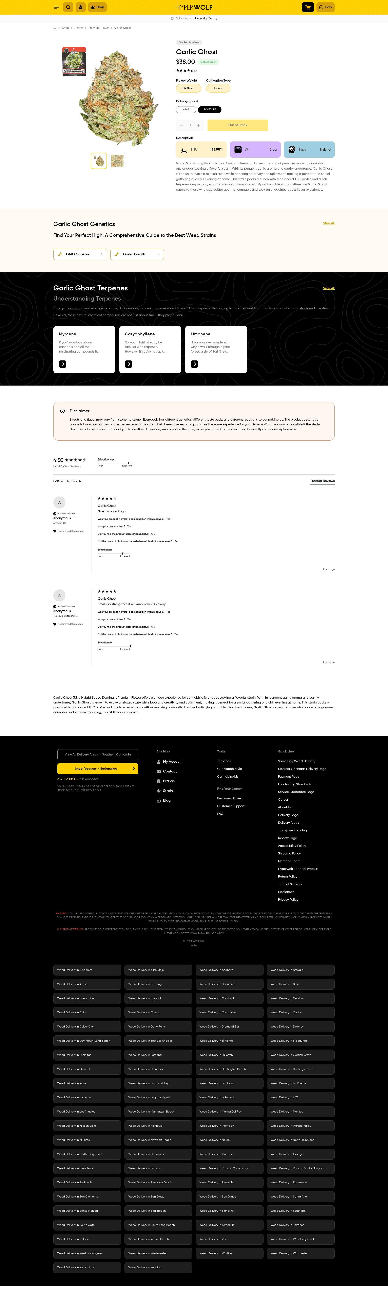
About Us (285, 807)
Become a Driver (229, 798)
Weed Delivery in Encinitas (74, 1055)
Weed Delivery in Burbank (145, 998)
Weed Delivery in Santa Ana (289, 1196)
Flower (79, 28)
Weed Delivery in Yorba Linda (76, 1267)
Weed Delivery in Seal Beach (147, 1210)
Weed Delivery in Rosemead (289, 1182)
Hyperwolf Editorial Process (298, 869)
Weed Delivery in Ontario (215, 1154)
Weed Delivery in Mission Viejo (76, 1125)
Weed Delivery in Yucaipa (144, 1267)
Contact (170, 771)
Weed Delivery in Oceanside (146, 1154)
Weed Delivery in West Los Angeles (79, 1253)
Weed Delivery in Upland (73, 1239)
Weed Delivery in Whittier (215, 1253)
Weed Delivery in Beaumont (217, 984)
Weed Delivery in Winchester (289, 1253)
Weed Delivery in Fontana (145, 1055)
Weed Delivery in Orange (287, 1154)
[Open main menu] (56, 7)
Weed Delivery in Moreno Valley (291, 1125)
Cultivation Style (229, 769)
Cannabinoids (227, 776)
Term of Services (290, 884)
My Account (173, 762)
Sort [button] (56, 481)
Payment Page (288, 776)
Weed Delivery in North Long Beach (80, 1154)
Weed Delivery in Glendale (74, 1069)
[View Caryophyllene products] (128, 364)
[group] (74, 460)
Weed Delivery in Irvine (71, 1083)
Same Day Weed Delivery (296, 761)
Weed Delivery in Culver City (75, 1026)
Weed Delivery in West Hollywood (292, 1239)
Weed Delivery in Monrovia (145, 1125)
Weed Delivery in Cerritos (287, 998)
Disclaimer (286, 892)
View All (329, 223)
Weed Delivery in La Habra (216, 1083)
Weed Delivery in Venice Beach (148, 1239)
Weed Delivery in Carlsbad (216, 998)
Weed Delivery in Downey (287, 1026)
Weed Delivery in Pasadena (75, 1168)
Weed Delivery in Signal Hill (217, 1210)
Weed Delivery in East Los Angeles (150, 1040)
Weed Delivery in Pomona (144, 1168)
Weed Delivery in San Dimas (217, 1196)
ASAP (186, 109)
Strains (168, 791)
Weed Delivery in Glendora (145, 1069)
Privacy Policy (288, 899)
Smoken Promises (189, 42)
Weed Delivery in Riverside (216, 1182)
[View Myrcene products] (62, 364)
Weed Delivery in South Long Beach (151, 1225)
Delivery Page (288, 815)
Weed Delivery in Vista (213, 1239)
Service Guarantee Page (296, 792)
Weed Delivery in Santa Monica (77, 1210)
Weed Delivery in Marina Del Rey (220, 1111)
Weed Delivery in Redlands (74, 1182)
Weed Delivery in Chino (72, 1012)
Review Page (287, 838)
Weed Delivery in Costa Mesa (218, 1012)
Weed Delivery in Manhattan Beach (151, 1111)
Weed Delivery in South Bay (288, 1210)
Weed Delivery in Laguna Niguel (149, 1097)
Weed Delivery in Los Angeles (76, 1111)
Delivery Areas (288, 823)
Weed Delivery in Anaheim (216, 970)
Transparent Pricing (292, 830)
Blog (167, 800)
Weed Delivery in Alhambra (74, 970)
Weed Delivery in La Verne (74, 1097)
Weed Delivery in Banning (145, 984)
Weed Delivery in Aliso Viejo (146, 970)
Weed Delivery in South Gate (76, 1225)
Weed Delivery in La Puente (288, 1083)
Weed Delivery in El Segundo (289, 1040)
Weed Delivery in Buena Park (75, 998)
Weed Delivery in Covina (286, 1012)
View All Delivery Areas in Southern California (98, 754)
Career (283, 799)
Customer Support (231, 806)
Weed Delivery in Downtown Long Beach (83, 1040)
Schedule (210, 109)
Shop (65, 28)
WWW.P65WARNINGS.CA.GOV (207, 933)
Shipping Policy (289, 853)
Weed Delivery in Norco (214, 1140)
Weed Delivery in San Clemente (77, 1196)
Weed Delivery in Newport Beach (149, 1140)
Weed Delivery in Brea (285, 984)
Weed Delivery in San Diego (146, 1196)
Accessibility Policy (292, 846)
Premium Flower (99, 28)
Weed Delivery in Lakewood (217, 1097)
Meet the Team (289, 861)
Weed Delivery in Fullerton (216, 1055)
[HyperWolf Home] (194, 7)
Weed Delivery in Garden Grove (291, 1055)
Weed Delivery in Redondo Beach (150, 1182)
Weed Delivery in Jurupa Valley (148, 1083)
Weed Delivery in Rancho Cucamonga (224, 1168)
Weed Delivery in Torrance (287, 1225)
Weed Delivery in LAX (284, 1097)
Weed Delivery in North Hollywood (292, 1140)
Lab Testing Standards (294, 784)
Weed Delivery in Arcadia (287, 970)
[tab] (322, 482)
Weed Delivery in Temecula (217, 1225)
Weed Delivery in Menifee (287, 1111)
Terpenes (224, 761)
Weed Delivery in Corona (144, 1012)
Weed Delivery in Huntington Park (292, 1069)
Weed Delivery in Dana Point (146, 1026)
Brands (169, 781)
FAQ (220, 814)
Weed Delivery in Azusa (72, 984)
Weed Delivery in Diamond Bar (219, 1026)
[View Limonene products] (194, 364)
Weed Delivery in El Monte (216, 1040)
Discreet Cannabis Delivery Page (302, 769)
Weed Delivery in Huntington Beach (222, 1069)
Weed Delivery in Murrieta (73, 1140)
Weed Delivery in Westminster (147, 1253)
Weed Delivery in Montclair (216, 1125)
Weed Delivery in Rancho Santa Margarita (298, 1168)
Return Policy (287, 876)
